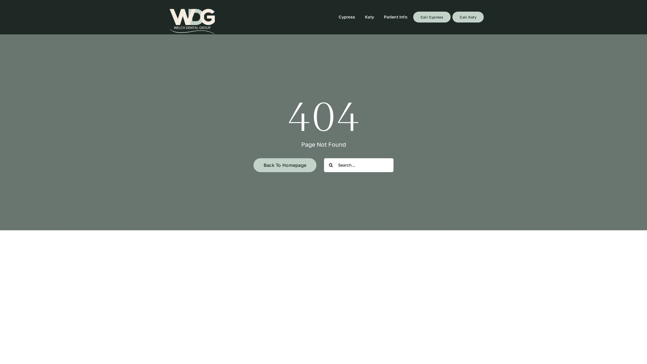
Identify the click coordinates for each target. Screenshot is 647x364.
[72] (192, 21)
